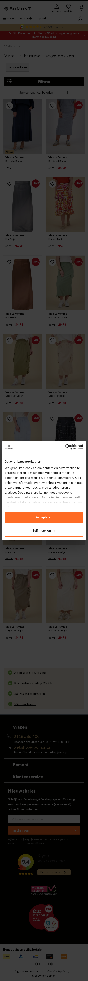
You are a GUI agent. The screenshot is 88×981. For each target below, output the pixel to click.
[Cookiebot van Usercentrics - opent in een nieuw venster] (65, 447)
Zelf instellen (42, 530)
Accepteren (44, 517)
